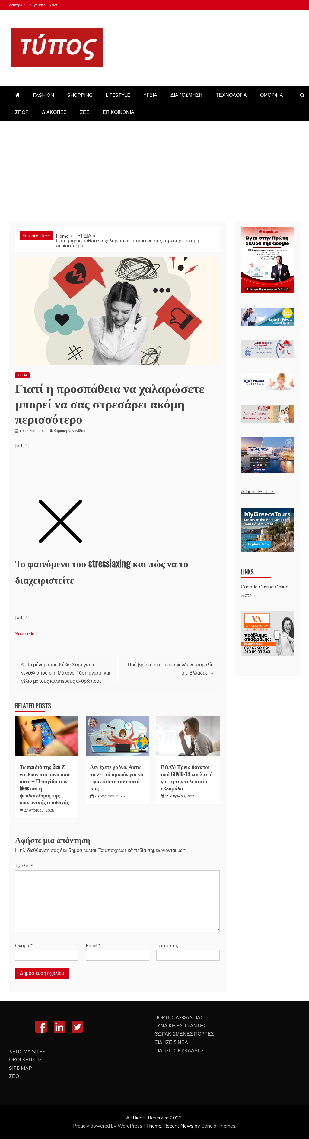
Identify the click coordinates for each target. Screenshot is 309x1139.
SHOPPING (79, 95)
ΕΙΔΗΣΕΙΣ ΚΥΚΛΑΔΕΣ (179, 1050)
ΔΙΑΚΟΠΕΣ (54, 112)
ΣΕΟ (14, 1076)
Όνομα (24, 945)
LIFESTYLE (118, 95)
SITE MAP (20, 1068)
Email (93, 945)
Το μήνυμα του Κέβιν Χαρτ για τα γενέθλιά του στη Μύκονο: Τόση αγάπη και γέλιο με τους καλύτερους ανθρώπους (65, 673)
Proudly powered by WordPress (108, 1126)
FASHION (43, 95)
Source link (26, 633)
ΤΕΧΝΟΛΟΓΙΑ (231, 95)
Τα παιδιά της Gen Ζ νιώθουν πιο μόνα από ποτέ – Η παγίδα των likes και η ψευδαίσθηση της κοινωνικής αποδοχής (44, 784)
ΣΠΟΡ (22, 112)
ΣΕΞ (84, 112)
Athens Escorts (258, 491)
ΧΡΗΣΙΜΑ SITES (27, 1051)
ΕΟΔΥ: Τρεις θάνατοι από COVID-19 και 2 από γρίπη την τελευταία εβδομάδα (187, 777)
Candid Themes (218, 1126)
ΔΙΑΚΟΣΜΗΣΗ (186, 95)
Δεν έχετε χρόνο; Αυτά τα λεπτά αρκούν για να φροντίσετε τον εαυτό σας (116, 777)
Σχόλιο (24, 866)
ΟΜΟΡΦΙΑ (271, 95)
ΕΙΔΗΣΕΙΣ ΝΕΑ (171, 1042)
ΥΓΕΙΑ (150, 95)
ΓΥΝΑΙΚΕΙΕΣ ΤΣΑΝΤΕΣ (180, 1026)
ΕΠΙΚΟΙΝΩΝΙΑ (118, 112)
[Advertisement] (154, 166)
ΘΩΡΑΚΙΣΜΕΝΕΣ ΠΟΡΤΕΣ (184, 1034)
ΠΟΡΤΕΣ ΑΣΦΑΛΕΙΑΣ (178, 1017)
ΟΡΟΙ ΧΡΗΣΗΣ (25, 1059)
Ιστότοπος (167, 945)
